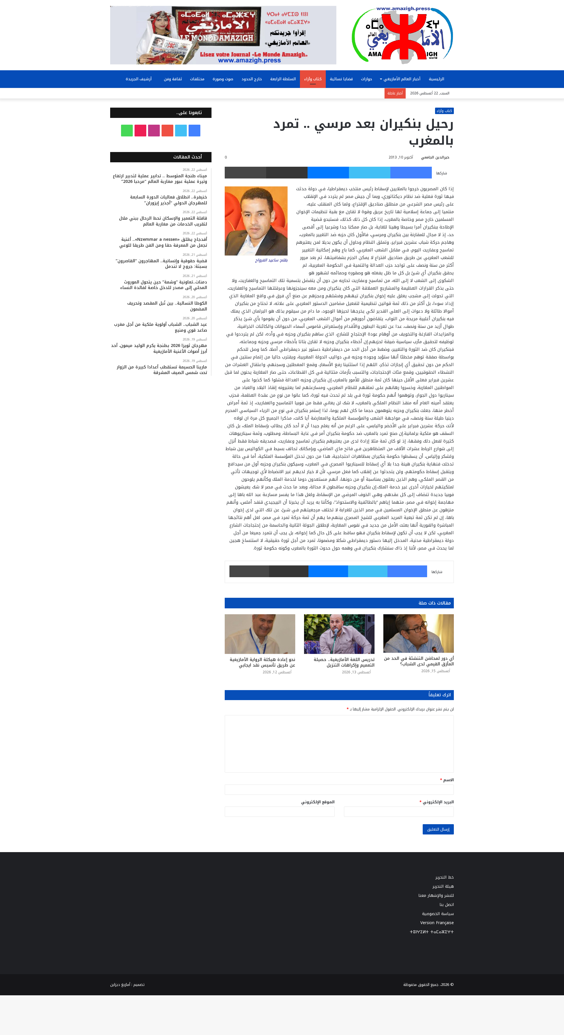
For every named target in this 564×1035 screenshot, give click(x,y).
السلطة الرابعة (283, 79)
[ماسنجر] (328, 172)
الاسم (447, 780)
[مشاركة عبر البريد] (287, 172)
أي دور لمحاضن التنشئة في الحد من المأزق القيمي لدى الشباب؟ (419, 661)
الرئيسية (437, 79)
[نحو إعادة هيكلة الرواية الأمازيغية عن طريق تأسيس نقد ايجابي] (260, 634)
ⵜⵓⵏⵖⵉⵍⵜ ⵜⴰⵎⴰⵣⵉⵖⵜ (432, 932)
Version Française (437, 923)
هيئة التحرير (443, 886)
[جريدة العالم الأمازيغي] (402, 35)
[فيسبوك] (411, 172)
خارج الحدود (251, 79)
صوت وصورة (223, 79)
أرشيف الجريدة (139, 79)
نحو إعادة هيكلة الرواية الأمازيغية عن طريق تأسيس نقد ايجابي (262, 662)
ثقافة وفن (173, 79)
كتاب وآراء (313, 79)
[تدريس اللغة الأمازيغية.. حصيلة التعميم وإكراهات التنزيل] (339, 634)
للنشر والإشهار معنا (436, 895)
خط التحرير (445, 877)
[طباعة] (245, 172)
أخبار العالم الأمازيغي (402, 79)
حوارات (366, 79)
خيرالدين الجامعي (435, 157)
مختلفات (197, 79)
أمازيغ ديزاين (120, 984)
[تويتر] (369, 172)
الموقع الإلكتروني (318, 802)
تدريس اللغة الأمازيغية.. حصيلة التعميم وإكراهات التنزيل (344, 662)
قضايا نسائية (341, 79)
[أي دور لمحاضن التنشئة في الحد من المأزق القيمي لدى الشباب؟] (418, 633)
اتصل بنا (446, 904)
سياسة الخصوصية (438, 913)
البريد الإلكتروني (436, 802)
